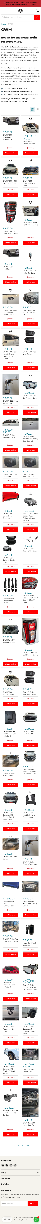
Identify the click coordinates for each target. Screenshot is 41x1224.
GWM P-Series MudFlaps (8, 268)
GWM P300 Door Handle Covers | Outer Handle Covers (9, 355)
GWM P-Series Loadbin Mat (28, 1070)
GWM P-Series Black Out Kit (28, 733)
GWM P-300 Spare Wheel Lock (10, 402)
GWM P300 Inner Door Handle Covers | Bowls (10, 312)
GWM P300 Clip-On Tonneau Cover (30, 397)
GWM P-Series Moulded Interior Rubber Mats (29, 815)
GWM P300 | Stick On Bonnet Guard (10, 182)
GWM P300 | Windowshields (29, 142)
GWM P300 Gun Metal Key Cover (29, 272)
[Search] (37, 17)
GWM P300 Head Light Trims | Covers (30, 223)
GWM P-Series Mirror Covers (8, 774)
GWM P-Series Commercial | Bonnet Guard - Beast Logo (9, 816)
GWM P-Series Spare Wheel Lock (30, 863)
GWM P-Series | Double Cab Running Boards (9, 903)
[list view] (37, 109)
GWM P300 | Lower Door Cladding (8, 516)
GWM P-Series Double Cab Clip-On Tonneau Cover (30, 987)
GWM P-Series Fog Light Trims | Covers (10, 940)
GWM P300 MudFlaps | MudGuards (7, 137)
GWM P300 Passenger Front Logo (29, 183)
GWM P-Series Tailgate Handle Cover (9, 560)
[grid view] (32, 109)
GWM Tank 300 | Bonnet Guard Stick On (30, 312)
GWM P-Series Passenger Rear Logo (9, 1029)
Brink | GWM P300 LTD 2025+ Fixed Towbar (10, 1112)
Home (3, 24)
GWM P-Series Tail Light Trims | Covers (30, 654)
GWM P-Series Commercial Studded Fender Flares (29, 1030)
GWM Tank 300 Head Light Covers (30, 1124)
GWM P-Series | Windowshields (9, 436)
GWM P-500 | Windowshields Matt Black (9, 984)
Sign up (33, 1203)
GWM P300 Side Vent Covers (29, 353)
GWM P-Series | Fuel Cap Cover (29, 475)
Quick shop (10, 148)
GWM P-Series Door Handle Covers (8, 600)
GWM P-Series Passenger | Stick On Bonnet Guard (29, 771)
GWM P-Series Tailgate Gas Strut (29, 550)
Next (28, 1145)
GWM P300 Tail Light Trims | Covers (10, 232)
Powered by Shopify (20, 1220)
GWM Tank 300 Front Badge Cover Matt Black (10, 734)
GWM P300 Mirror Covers (10, 858)
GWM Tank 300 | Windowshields (9, 641)
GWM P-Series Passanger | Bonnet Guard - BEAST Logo (30, 598)
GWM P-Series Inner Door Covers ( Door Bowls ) (30, 438)
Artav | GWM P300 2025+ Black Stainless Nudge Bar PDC (30, 517)
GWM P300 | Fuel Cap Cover (10, 475)
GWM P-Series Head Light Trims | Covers (30, 903)
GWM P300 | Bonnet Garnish (9, 693)
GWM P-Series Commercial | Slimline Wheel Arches (9, 1070)
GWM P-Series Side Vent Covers (29, 693)
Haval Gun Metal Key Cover (29, 944)
